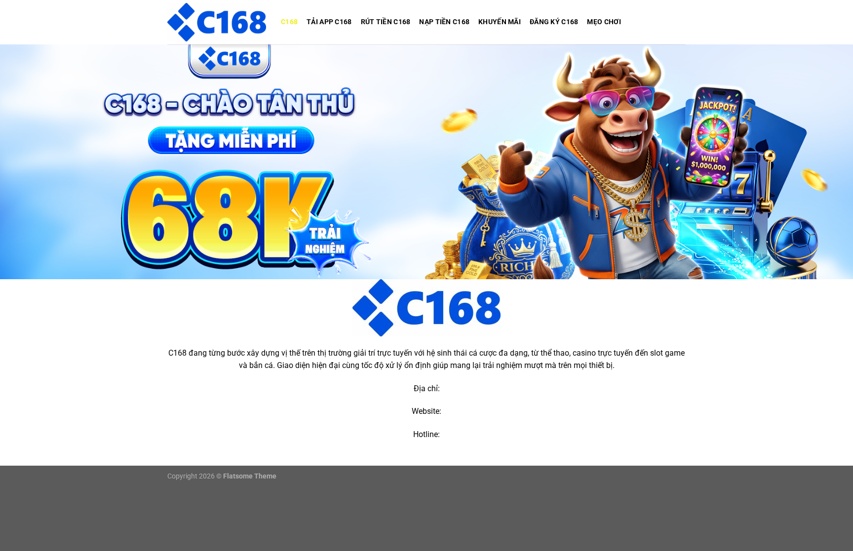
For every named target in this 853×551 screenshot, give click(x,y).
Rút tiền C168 (386, 22)
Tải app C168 (329, 22)
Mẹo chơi (603, 22)
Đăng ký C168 (554, 22)
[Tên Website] (216, 22)
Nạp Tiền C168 (444, 22)
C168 (289, 22)
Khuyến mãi (499, 22)
